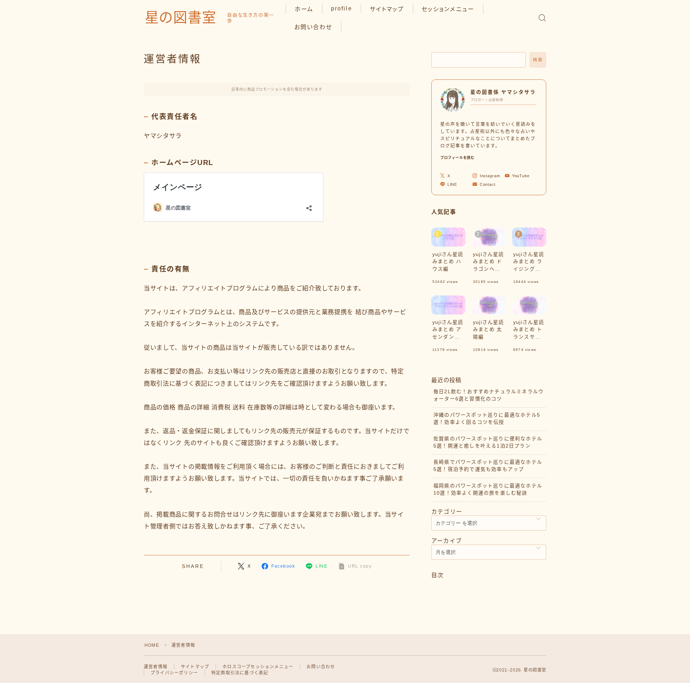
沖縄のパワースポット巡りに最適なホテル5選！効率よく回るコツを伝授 (486, 418)
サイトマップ (387, 9)
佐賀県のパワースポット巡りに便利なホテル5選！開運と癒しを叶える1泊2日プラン (487, 442)
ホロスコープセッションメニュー (257, 666)
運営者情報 (155, 666)
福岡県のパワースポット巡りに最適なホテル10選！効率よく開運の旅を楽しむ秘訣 (487, 489)
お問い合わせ (313, 27)
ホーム (304, 9)
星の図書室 (180, 17)
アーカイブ (446, 541)
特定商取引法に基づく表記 (239, 672)
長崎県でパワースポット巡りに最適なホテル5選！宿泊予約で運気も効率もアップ (487, 465)
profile (341, 8)
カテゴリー (446, 512)
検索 (538, 60)
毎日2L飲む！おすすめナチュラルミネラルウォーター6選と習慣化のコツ (488, 395)
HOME (151, 645)
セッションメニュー (448, 9)
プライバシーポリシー (174, 672)
